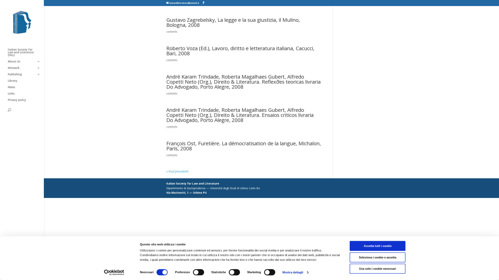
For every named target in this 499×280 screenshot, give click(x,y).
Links (11, 93)
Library (12, 80)
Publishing (15, 74)
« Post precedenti (177, 171)
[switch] (198, 272)
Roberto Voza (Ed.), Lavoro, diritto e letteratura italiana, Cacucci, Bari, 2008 (240, 51)
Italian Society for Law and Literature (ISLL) (21, 52)
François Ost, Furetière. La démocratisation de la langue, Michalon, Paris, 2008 (243, 146)
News (11, 87)
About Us (14, 61)
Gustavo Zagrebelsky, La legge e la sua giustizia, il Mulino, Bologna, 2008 (233, 22)
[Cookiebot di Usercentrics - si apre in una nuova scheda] (114, 272)
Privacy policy (17, 100)
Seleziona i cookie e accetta (377, 257)
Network (13, 68)
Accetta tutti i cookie (378, 246)
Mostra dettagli (292, 272)
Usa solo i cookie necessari (377, 268)
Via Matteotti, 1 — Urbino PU (186, 192)
